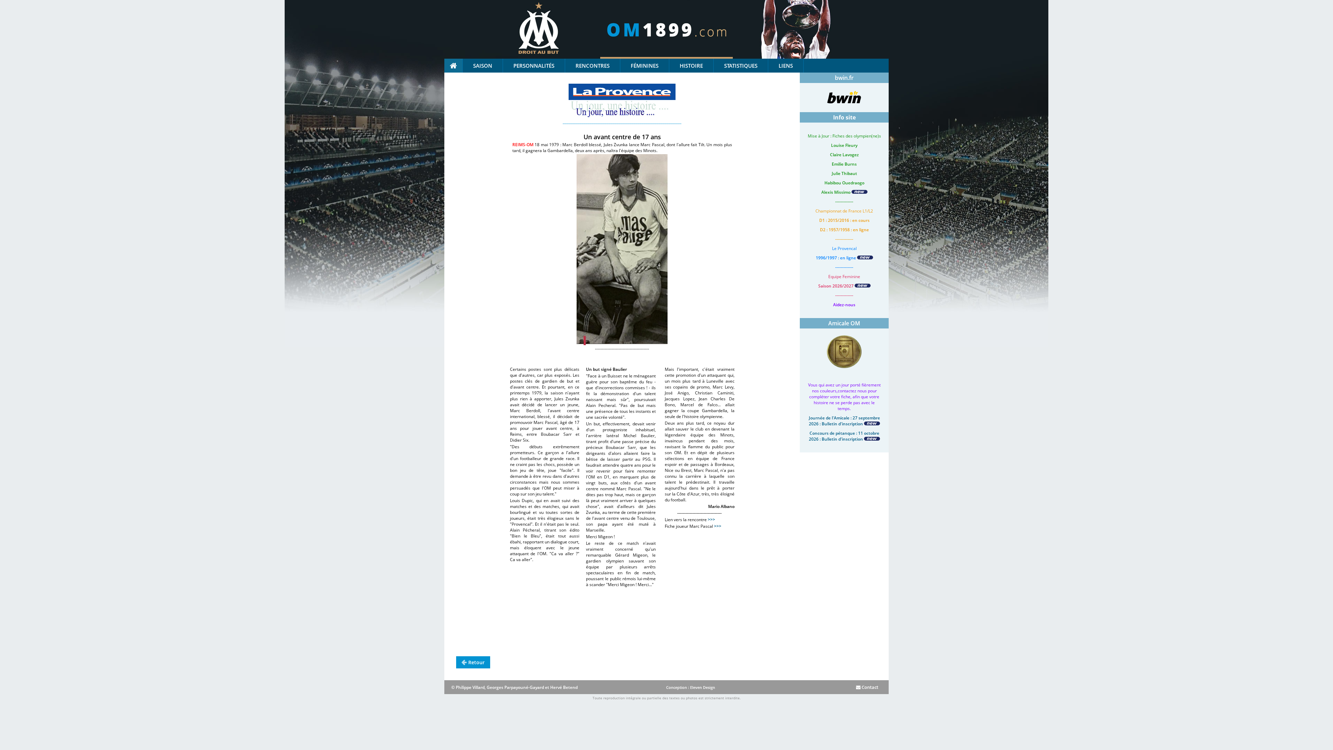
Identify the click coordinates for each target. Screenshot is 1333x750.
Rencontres (593, 65)
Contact (869, 687)
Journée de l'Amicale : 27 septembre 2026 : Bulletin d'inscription (844, 421)
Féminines (645, 65)
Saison (482, 65)
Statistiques (740, 65)
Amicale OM (844, 323)
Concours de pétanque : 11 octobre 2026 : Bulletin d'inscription (844, 436)
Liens (786, 65)
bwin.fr (844, 78)
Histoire (691, 65)
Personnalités (533, 65)
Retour (476, 662)
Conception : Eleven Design (690, 687)
